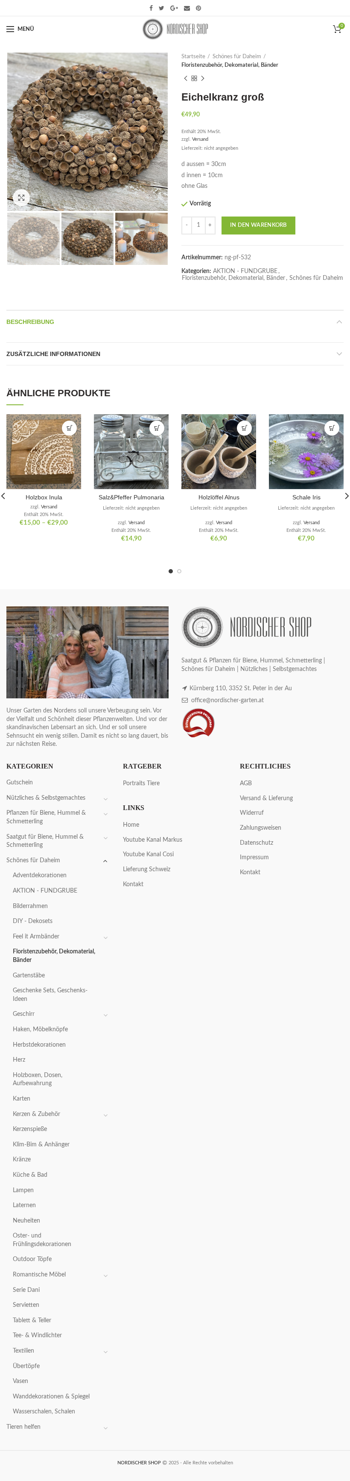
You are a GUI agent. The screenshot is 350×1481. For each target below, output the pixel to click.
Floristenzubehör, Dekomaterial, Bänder (229, 65)
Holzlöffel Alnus (218, 497)
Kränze (22, 1160)
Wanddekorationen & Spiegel (51, 1397)
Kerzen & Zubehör (36, 1114)
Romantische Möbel (39, 1275)
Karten (21, 1099)
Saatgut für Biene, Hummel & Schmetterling (45, 841)
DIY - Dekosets (32, 921)
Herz (19, 1060)
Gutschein (19, 783)
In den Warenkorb (258, 225)
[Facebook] (151, 8)
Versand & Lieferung (266, 798)
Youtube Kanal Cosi (148, 855)
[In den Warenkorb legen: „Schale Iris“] (331, 428)
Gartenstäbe (29, 976)
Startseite (193, 56)
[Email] (187, 8)
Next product (202, 78)
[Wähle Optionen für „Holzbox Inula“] (69, 428)
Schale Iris (306, 497)
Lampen (23, 1190)
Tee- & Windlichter (37, 1336)
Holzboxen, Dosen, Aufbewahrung (37, 1079)
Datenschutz (256, 843)
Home (131, 825)
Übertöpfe (26, 1366)
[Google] (174, 8)
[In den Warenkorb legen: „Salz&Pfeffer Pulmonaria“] (156, 428)
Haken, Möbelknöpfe (40, 1030)
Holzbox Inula (44, 497)
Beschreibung (30, 321)
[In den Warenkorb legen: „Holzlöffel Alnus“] (244, 428)
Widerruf (252, 813)
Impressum (254, 858)
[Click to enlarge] (21, 197)
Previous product (185, 78)
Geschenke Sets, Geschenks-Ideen (50, 995)
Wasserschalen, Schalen (44, 1412)
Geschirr (24, 1014)
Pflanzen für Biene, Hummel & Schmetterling (46, 817)
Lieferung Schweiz (146, 870)
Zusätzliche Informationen (53, 353)
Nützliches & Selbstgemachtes (45, 798)
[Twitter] (161, 8)
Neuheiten (26, 1221)
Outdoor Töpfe (32, 1259)
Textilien (23, 1351)
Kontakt (133, 884)
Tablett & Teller (32, 1321)
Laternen (24, 1205)
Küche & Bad (30, 1175)
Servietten (26, 1305)
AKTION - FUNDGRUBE (245, 271)
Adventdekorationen (40, 876)
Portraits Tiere (141, 784)
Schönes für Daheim (237, 56)
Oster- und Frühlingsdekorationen (42, 1240)
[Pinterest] (198, 8)
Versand (200, 139)
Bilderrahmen (30, 906)
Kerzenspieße (30, 1129)
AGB (246, 784)
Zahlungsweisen (260, 828)
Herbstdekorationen (39, 1045)
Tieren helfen (23, 1427)
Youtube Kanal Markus (152, 840)
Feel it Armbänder (36, 937)
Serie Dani (26, 1290)
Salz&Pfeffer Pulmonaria (131, 497)
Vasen (20, 1381)
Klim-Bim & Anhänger (41, 1145)
